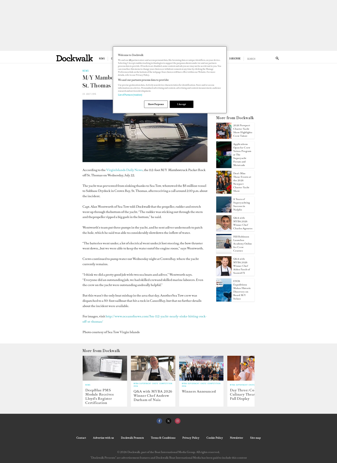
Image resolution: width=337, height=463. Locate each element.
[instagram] (177, 421)
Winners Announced (199, 391)
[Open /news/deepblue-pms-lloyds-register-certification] (105, 368)
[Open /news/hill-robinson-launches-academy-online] (224, 252)
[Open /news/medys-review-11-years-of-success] (224, 211)
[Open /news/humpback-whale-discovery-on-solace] (224, 300)
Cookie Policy (214, 438)
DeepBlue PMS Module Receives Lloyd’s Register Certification (99, 396)
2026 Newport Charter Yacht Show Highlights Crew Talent (242, 131)
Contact (81, 438)
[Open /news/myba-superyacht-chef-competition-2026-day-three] (249, 368)
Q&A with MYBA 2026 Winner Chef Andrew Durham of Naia (153, 395)
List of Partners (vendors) (130, 94)
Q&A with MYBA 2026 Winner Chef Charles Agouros (242, 223)
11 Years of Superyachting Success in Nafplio (241, 204)
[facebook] (159, 421)
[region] (170, 79)
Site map (255, 438)
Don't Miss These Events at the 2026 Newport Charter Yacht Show (242, 182)
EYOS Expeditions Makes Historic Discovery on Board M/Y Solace (242, 290)
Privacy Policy (190, 438)
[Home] (74, 58)
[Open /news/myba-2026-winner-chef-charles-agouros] (224, 230)
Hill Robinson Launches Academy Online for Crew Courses (242, 243)
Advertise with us (103, 438)
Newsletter (236, 438)
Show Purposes (156, 104)
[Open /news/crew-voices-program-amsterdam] (224, 167)
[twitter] (168, 421)
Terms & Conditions (163, 438)
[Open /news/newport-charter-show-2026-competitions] (224, 193)
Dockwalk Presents (132, 438)
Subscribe (234, 58)
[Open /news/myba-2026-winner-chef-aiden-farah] (224, 275)
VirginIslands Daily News (124, 170)
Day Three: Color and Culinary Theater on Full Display (248, 394)
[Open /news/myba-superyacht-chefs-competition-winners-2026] (201, 368)
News (102, 58)
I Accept (181, 104)
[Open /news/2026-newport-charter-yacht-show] (224, 138)
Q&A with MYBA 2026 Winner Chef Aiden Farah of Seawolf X (241, 266)
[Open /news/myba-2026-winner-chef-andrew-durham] (153, 368)
